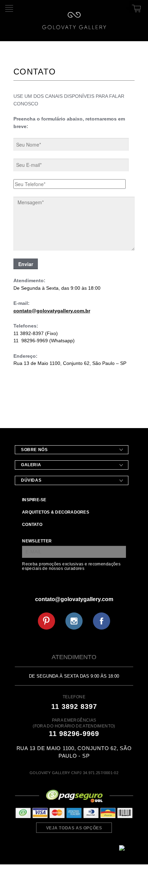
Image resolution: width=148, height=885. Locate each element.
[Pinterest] (46, 621)
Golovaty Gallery (74, 21)
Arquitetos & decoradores (55, 512)
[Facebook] (101, 621)
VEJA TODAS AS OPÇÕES (74, 828)
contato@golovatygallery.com (74, 599)
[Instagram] (74, 621)
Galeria (31, 464)
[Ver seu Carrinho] (135, 7)
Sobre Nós (34, 449)
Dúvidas (31, 480)
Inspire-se (34, 499)
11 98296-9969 (74, 733)
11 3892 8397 (74, 706)
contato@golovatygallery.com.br (51, 310)
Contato (32, 524)
